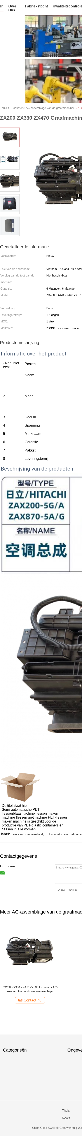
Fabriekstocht (36, 6)
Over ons (12, 8)
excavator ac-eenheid (28, 834)
